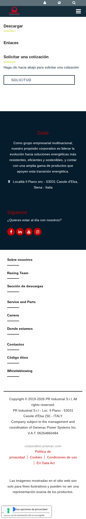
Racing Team (17, 273)
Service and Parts (21, 302)
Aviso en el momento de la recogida (24, 515)
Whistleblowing (19, 371)
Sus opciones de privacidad (31, 509)
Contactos (15, 344)
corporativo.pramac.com (43, 446)
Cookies (36, 457)
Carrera (13, 315)
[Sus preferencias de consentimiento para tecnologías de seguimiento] (8, 510)
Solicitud (21, 80)
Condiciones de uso (62, 457)
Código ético (17, 357)
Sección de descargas (25, 286)
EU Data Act (46, 463)
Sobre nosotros (19, 260)
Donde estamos (20, 328)
